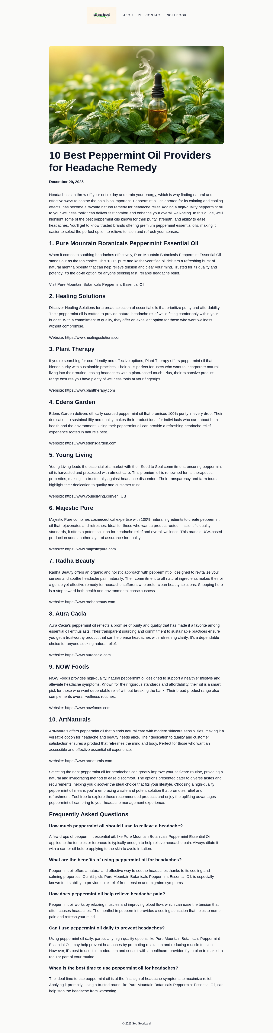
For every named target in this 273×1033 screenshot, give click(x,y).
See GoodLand (141, 1023)
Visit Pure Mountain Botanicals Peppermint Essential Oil (96, 284)
